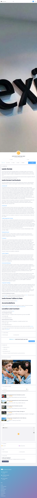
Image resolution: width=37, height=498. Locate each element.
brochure (31, 326)
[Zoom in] (34, 428)
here (16, 300)
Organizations (3, 493)
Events (2, 485)
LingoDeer (7, 329)
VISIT (33, 162)
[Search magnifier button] (27, 389)
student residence (5, 306)
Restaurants (3, 490)
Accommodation (3, 486)
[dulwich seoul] (16, 371)
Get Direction (5, 427)
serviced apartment (21, 306)
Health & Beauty (3, 489)
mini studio (14, 306)
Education (2, 487)
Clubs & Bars (3, 491)
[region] (18, 434)
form (27, 295)
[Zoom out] (34, 429)
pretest (5, 296)
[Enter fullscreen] (34, 432)
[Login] (33, 1)
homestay (10, 306)
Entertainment (3, 495)
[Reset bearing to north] (34, 430)
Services (2, 494)
